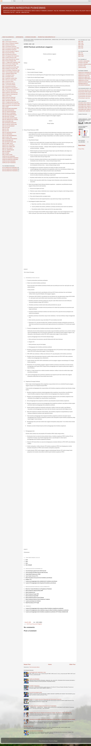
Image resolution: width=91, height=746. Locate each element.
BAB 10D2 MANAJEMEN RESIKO (9, 114)
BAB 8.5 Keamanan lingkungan (8, 97)
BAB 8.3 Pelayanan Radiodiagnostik (9, 94)
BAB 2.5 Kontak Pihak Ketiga (8, 52)
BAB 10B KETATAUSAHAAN (8, 110)
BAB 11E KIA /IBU (6, 127)
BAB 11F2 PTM (5, 130)
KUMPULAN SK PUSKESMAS (8, 156)
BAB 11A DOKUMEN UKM (7, 121)
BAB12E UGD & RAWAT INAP (8, 146)
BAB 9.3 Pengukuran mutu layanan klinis (10, 105)
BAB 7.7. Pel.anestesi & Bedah (8, 84)
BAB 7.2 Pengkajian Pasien (8, 76)
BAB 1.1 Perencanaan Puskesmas (9, 41)
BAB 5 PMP (80, 47)
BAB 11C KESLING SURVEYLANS (9, 124)
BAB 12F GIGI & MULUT (7, 148)
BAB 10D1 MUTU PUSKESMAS (9, 113)
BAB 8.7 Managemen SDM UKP (9, 100)
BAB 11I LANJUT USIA (7, 137)
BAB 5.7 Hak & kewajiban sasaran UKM (10, 71)
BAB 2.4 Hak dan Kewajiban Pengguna (10, 51)
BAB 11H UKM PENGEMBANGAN (9, 135)
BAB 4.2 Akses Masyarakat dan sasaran (10, 59)
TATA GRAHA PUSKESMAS (84, 85)
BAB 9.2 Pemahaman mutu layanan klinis (11, 103)
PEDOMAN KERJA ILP (83, 83)
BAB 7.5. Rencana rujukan (7, 81)
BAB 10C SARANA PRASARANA (9, 111)
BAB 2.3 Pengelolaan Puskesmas (9, 49)
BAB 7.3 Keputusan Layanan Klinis (9, 78)
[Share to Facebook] (40, 622)
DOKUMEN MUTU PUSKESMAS (36, 730)
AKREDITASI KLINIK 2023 (83, 75)
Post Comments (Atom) (34, 667)
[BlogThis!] (37, 622)
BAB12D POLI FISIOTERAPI (8, 145)
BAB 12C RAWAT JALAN (7, 143)
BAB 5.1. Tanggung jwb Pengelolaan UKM (11, 62)
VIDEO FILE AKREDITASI (8, 37)
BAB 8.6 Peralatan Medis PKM (8, 98)
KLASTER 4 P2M (82, 65)
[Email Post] (34, 622)
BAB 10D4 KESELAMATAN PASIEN (9, 118)
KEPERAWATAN (19, 37)
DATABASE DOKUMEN (30, 37)
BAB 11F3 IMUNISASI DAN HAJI (9, 132)
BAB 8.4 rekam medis (6, 95)
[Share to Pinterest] (41, 622)
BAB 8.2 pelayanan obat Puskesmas (10, 92)
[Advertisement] (41, 24)
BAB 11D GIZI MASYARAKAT (8, 126)
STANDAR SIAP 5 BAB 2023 (84, 110)
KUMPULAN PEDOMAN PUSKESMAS (10, 157)
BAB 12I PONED (5, 153)
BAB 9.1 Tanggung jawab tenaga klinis (10, 102)
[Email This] (36, 622)
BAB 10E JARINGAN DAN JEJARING (10, 119)
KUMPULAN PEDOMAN (34, 679)
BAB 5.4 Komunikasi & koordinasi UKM (10, 67)
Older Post (72, 664)
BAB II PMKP (81, 56)
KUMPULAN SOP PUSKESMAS (9, 162)
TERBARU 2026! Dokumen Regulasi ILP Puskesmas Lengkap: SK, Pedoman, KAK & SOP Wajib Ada (50, 712)
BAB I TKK (80, 52)
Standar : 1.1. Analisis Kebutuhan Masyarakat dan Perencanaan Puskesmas (45, 699)
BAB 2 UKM (80, 43)
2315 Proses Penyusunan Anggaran (34, 624)
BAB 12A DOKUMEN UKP (7, 140)
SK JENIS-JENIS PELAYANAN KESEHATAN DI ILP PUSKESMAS (42, 705)
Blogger (55, 740)
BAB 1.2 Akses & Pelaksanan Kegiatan (10, 43)
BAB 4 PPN (80, 46)
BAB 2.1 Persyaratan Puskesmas (9, 46)
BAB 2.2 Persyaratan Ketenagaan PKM (10, 47)
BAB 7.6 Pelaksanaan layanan (8, 83)
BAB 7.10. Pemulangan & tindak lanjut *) (10, 89)
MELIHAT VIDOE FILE (28, 726)
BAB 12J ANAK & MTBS (7, 154)
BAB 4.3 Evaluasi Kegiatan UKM (9, 60)
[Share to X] (39, 622)
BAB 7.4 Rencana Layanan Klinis (9, 79)
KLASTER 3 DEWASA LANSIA (84, 64)
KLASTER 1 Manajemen (34, 685)
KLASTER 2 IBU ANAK (83, 62)
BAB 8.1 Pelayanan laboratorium (9, 90)
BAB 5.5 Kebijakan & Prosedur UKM (9, 68)
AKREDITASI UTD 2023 (83, 80)
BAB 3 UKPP (81, 44)
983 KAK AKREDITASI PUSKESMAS (10, 170)
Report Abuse (81, 145)
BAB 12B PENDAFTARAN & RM (9, 141)
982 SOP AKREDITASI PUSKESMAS (10, 169)
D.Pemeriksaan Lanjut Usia (84, 98)
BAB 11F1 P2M (5, 129)
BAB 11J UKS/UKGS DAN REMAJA (9, 138)
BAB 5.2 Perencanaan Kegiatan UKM (10, 63)
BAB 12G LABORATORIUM (8, 149)
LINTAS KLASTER (82, 67)
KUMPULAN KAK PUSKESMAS (8, 161)
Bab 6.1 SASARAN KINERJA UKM (9, 73)
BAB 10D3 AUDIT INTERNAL (8, 116)
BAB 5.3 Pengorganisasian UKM (9, 65)
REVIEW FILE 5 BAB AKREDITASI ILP (46, 37)
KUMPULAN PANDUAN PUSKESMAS (10, 159)
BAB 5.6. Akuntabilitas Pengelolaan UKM (10, 70)
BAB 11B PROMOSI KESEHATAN (9, 122)
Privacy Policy (81, 148)
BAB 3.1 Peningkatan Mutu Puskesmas (10, 55)
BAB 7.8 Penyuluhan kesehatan (9, 86)
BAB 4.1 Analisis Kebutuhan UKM (9, 57)
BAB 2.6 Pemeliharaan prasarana (9, 54)
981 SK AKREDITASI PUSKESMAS (9, 167)
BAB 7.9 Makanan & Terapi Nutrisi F (10, 87)
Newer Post (27, 664)
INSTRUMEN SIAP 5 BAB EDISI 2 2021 (37, 672)
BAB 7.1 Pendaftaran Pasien (8, 75)
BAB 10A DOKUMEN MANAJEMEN (9, 108)
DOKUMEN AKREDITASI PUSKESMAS (24, 7)
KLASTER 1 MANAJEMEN (83, 61)
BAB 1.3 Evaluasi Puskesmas (8, 44)
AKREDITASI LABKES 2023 (84, 77)
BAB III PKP (80, 54)
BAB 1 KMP (80, 41)
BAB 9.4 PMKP (5, 106)
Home (50, 664)
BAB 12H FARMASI (6, 151)
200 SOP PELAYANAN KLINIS (35, 692)
